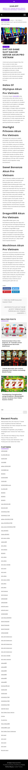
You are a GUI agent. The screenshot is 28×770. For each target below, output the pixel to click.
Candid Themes (18, 766)
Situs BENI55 (4, 530)
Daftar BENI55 (5, 534)
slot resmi (3, 568)
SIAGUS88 (16, 96)
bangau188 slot (5, 686)
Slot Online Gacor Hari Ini (7, 712)
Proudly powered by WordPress (11, 764)
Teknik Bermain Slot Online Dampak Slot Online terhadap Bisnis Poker (13, 370)
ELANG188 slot (5, 455)
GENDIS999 (4, 477)
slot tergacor (4, 591)
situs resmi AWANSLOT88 (8, 527)
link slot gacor (4, 750)
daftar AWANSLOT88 (7, 519)
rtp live (3, 716)
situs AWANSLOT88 (6, 523)
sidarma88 (4, 542)
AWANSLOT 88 (5, 515)
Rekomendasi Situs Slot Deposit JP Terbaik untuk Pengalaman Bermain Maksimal (12, 343)
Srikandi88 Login (5, 727)
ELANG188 (4, 489)
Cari (2, 409)
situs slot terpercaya (6, 636)
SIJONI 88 (3, 481)
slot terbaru (4, 549)
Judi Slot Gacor (5, 708)
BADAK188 (4, 508)
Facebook (7, 288)
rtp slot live (4, 720)
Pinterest (7, 291)
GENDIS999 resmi (6, 485)
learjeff (14, 6)
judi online (3, 583)
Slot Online (6, 47)
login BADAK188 (5, 504)
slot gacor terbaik (5, 564)
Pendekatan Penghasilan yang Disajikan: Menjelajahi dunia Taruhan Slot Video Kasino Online (13, 397)
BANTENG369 (5, 621)
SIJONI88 (3, 462)
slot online (3, 546)
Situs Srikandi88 (5, 723)
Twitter (16, 288)
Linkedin (16, 291)
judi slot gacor (4, 606)
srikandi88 (4, 663)
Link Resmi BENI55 (6, 617)
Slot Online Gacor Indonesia (8, 731)
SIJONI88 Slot (5, 470)
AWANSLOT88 (5, 511)
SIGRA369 (4, 458)
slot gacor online (5, 538)
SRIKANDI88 (4, 633)
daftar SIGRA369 (6, 466)
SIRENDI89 (4, 451)
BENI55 (3, 474)
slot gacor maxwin (6, 659)
